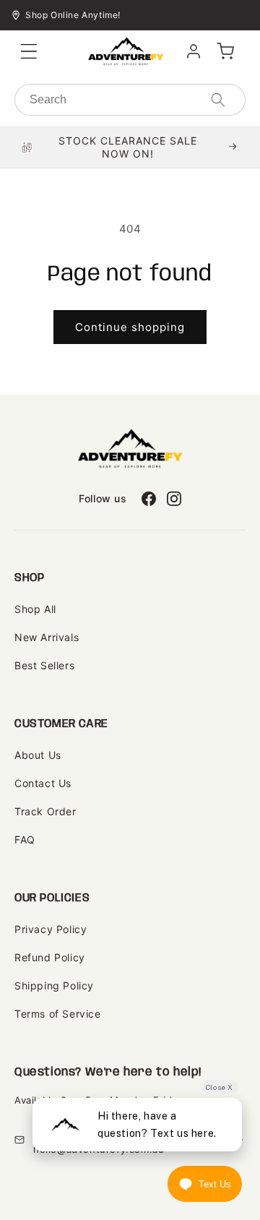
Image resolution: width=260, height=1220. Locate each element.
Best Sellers (44, 665)
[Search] (218, 100)
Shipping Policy (54, 985)
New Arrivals (46, 637)
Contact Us (43, 783)
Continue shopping (130, 327)
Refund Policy (49, 957)
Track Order (45, 811)
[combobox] (130, 100)
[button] (29, 51)
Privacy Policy (50, 929)
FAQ (24, 839)
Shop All (35, 609)
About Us (37, 755)
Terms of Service (57, 1014)
